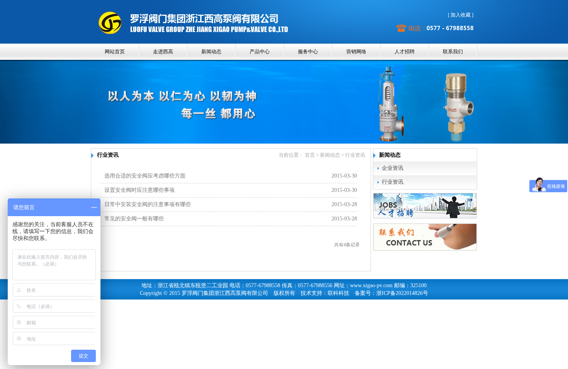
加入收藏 (461, 15)
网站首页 (115, 51)
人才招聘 (405, 51)
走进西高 (163, 51)
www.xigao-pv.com (371, 285)
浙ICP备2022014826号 (402, 293)
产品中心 (260, 51)
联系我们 (453, 51)
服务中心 (308, 51)
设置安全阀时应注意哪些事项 (139, 190)
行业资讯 (392, 182)
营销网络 (356, 51)
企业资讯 (392, 168)
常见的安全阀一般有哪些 (134, 219)
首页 (310, 155)
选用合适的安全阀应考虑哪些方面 (144, 176)
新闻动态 (211, 51)
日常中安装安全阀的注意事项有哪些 (147, 204)
